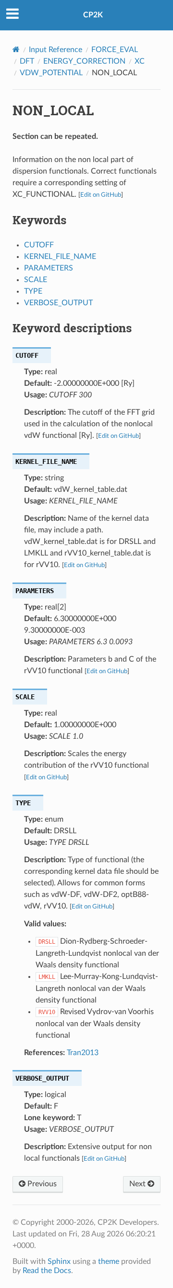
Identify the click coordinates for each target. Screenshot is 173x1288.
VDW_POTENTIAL (51, 73)
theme (108, 1261)
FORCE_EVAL (114, 50)
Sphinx (59, 1261)
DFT (27, 61)
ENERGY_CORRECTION (84, 61)
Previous (41, 1184)
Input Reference (55, 50)
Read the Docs (47, 1270)
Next (138, 1184)
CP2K (93, 15)
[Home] (16, 49)
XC (140, 61)
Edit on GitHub (100, 195)
